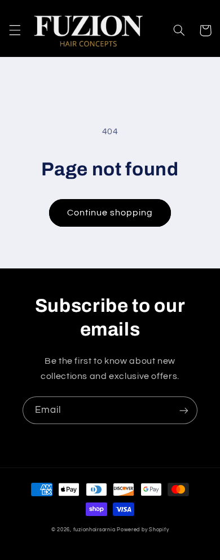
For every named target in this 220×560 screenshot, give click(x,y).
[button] (15, 30)
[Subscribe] (184, 410)
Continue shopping (110, 212)
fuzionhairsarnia (94, 529)
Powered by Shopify (143, 529)
